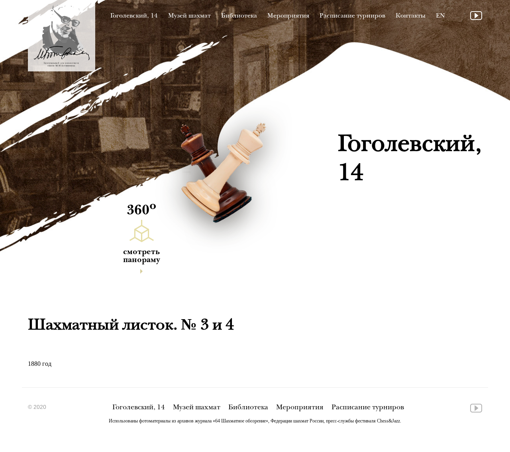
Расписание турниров (352, 16)
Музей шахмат (189, 16)
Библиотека (239, 16)
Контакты (411, 16)
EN (440, 16)
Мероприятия (288, 16)
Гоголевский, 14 (134, 16)
